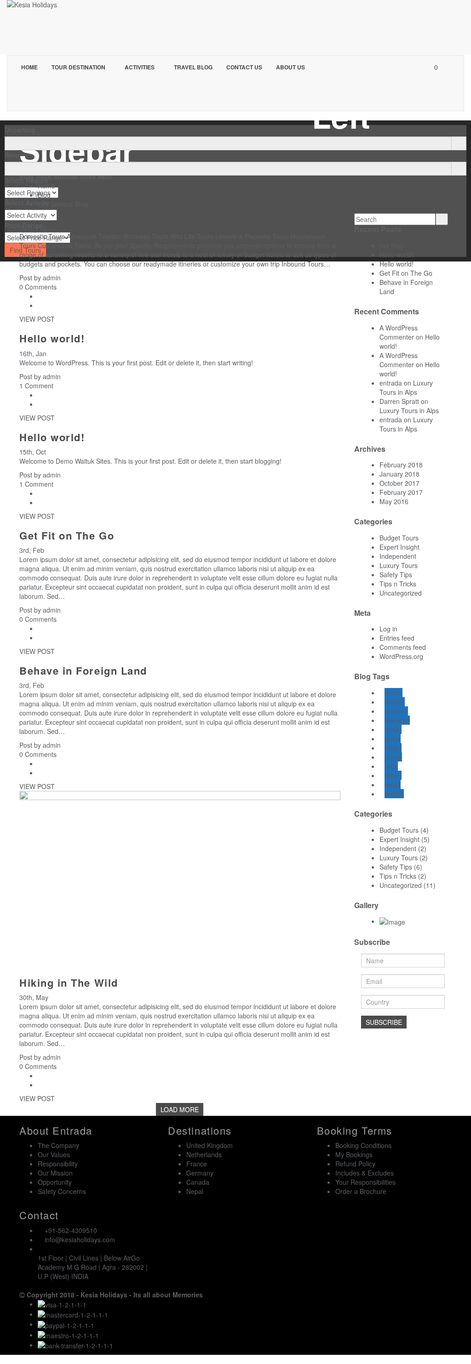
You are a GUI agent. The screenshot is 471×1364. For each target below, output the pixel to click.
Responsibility (58, 1163)
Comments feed (402, 647)
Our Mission (55, 1172)
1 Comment (36, 385)
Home (29, 67)
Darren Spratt (399, 401)
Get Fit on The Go (66, 535)
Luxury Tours (398, 565)
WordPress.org (401, 656)
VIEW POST (37, 319)
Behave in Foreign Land (83, 670)
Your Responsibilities (365, 1182)
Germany (199, 1172)
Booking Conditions (363, 1145)
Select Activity (27, 202)
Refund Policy (355, 1163)
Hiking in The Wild (68, 982)
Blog (44, 194)
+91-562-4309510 (71, 1230)
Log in (388, 628)
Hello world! (52, 338)
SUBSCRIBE (384, 1022)
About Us (290, 67)
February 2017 (401, 492)
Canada (197, 1182)
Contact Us (244, 67)
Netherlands (204, 1154)
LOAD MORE (180, 1109)
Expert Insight (399, 546)
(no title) (391, 245)
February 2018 (401, 464)
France (196, 1163)
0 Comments (38, 286)
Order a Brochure (360, 1191)
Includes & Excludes (364, 1172)
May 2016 (393, 501)
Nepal (194, 1191)
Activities (140, 67)
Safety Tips (395, 574)
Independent (397, 556)
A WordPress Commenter (398, 332)
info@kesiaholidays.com (80, 1239)
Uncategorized (400, 592)
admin (52, 277)
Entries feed (396, 637)
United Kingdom (209, 1145)
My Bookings (354, 1154)
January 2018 (399, 473)
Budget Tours (399, 537)
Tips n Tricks (397, 583)
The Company (58, 1145)
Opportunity (55, 1182)
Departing (20, 129)
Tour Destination (79, 67)
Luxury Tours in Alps (406, 387)
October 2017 (399, 483)
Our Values (54, 1154)
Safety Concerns (62, 1191)
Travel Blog (193, 67)
